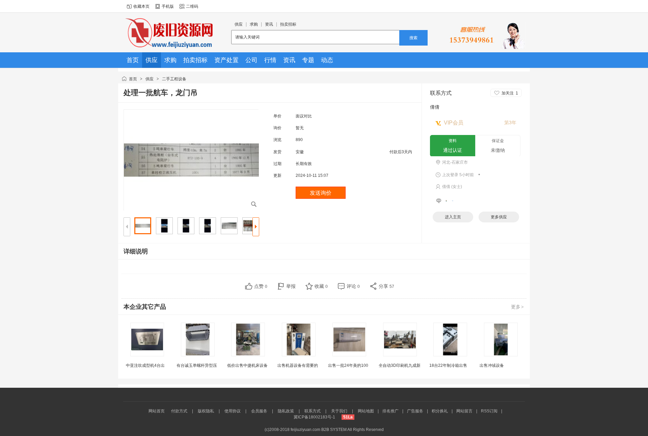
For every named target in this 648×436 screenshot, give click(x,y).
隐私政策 (286, 411)
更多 (517, 306)
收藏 (321, 286)
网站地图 (366, 411)
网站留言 (464, 411)
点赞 (260, 286)
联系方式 (312, 411)
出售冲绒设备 (492, 365)
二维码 (192, 6)
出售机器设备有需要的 (297, 365)
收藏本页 (141, 6)
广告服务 (415, 411)
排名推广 (390, 411)
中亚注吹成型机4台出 (145, 365)
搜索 (413, 37)
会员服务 (259, 411)
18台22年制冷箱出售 (448, 365)
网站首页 (156, 411)
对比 (308, 116)
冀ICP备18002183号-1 (314, 417)
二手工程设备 (174, 79)
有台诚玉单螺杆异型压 (197, 365)
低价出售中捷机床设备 (247, 365)
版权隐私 (206, 411)
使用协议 (232, 411)
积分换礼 (440, 411)
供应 (149, 79)
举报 (291, 286)
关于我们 (339, 411)
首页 (133, 79)
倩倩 (434, 107)
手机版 (168, 6)
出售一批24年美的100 (348, 365)
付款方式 (179, 411)
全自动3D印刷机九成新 (400, 365)
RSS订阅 (489, 411)
